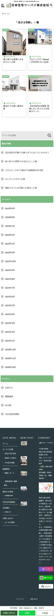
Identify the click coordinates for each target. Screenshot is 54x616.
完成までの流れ (10, 458)
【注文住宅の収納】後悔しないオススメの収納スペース (39, 108)
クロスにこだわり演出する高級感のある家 (24, 170)
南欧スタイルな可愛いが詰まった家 (21, 188)
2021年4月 (10, 314)
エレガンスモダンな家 (15, 179)
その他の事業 (9, 463)
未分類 (8, 405)
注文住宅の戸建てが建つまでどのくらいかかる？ (27, 152)
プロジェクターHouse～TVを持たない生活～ (39, 60)
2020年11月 (10, 358)
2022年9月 (10, 208)
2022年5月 (10, 243)
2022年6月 (10, 235)
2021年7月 (10, 288)
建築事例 (9, 396)
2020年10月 (10, 367)
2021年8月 (10, 279)
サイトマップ (20, 599)
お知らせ (9, 387)
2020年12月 (10, 349)
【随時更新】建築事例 (10, 483)
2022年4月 (10, 252)
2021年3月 (10, 323)
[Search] (49, 135)
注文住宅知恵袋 (12, 414)
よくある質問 (9, 522)
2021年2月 (10, 332)
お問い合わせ (9, 613)
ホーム (5, 444)
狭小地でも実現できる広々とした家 (13, 60)
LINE (27, 613)
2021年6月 (10, 296)
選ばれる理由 (8, 492)
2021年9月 (10, 270)
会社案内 (6, 508)
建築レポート (9, 473)
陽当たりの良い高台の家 (13, 107)
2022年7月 (10, 226)
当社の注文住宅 (10, 453)
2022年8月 (10, 217)
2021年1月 (10, 340)
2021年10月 (10, 261)
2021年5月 (10, 305)
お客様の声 (9, 496)
